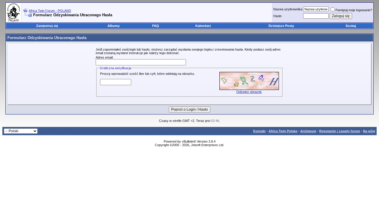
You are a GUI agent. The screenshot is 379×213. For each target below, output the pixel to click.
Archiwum (308, 131)
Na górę (369, 131)
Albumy (113, 26)
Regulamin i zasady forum (339, 131)
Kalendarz (203, 26)
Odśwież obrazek (249, 91)
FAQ (155, 26)
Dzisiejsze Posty (281, 26)
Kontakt (259, 131)
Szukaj (351, 26)
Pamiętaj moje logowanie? (353, 10)
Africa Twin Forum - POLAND (50, 10)
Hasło (277, 16)
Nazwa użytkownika (287, 9)
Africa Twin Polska (283, 131)
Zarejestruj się (47, 26)
